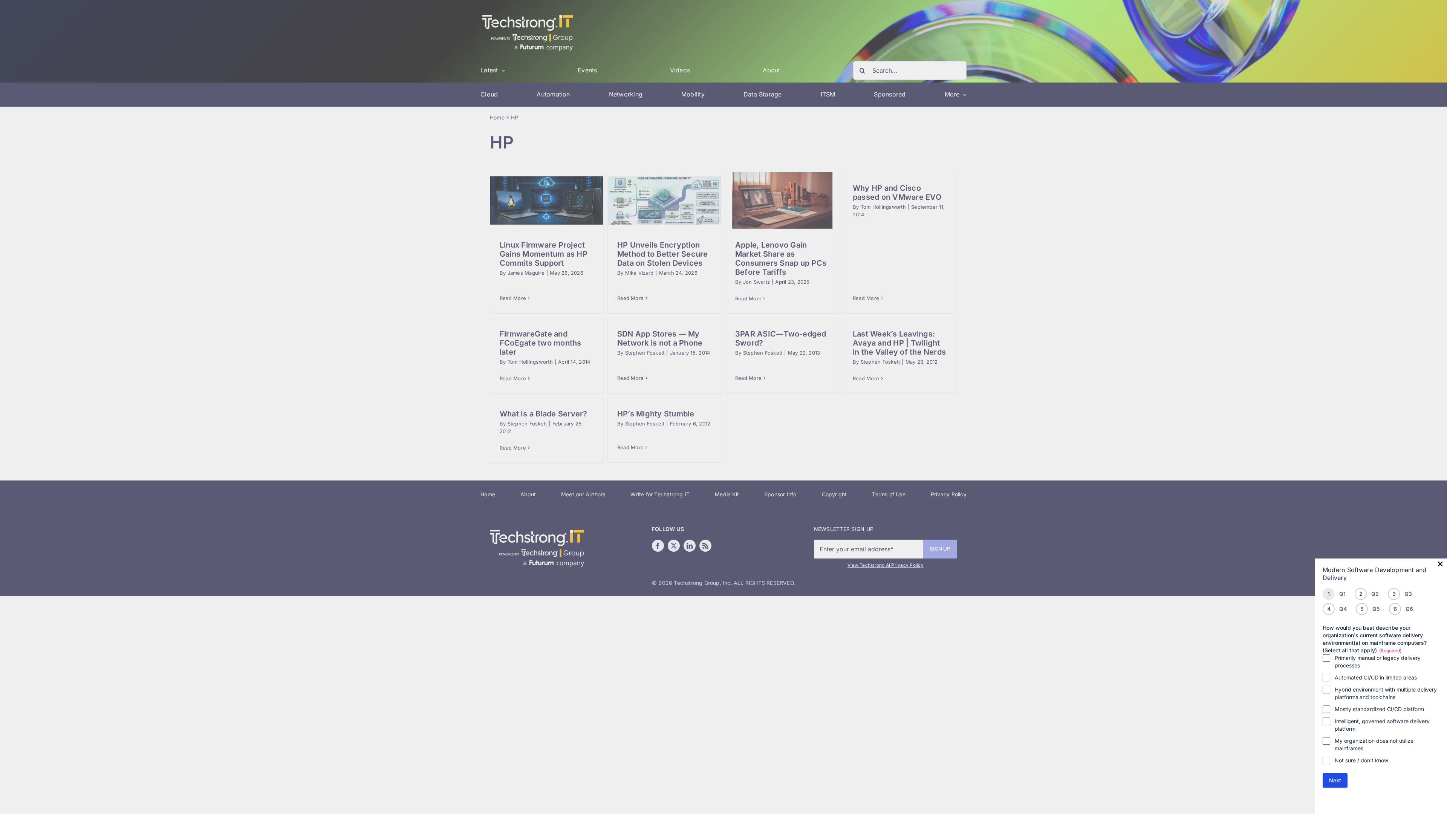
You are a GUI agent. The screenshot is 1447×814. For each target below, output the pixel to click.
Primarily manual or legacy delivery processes (1378, 662)
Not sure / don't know (1361, 760)
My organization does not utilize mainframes (1374, 744)
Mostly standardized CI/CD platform (1379, 709)
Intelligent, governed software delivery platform (1382, 725)
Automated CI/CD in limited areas (1376, 677)
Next (1335, 780)
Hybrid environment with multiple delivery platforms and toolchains (1386, 693)
